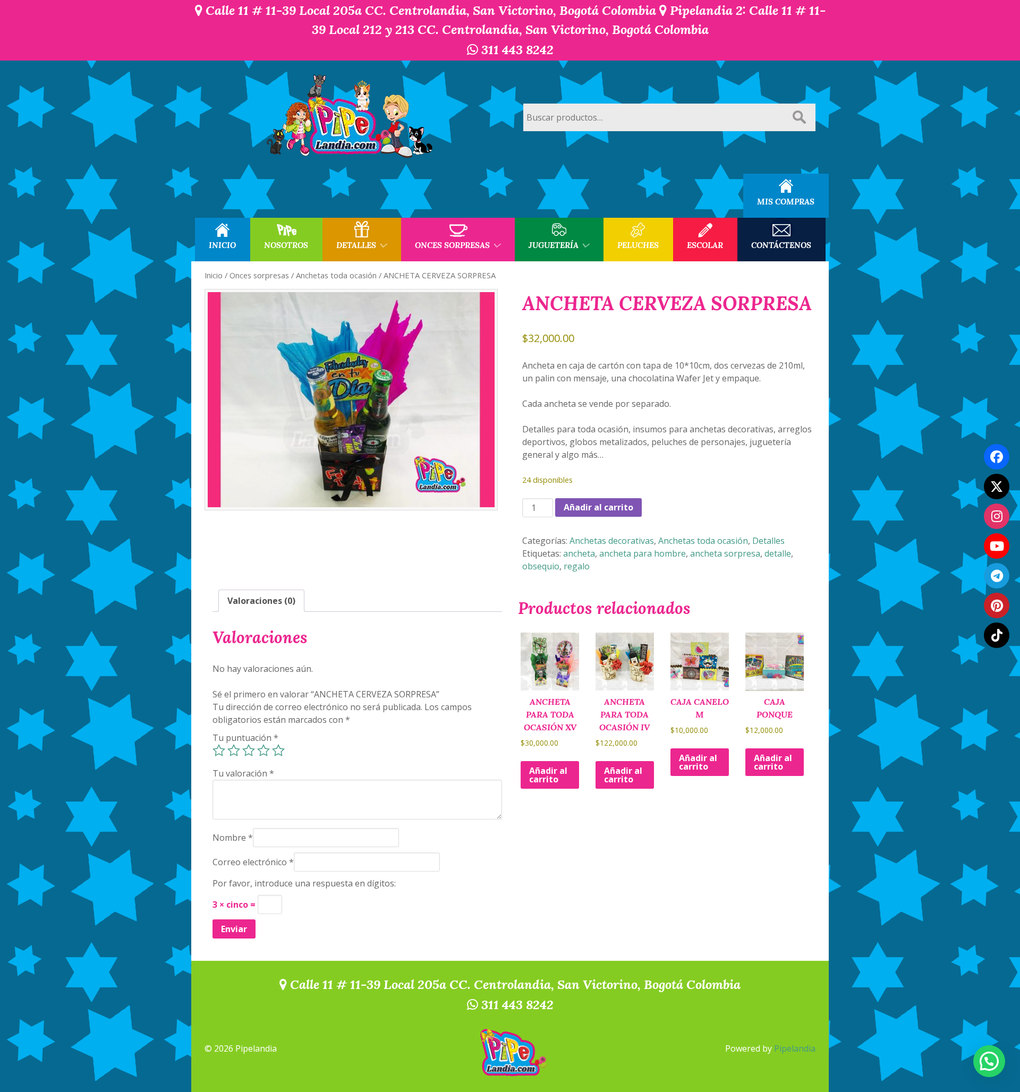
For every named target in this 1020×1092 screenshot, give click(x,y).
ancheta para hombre (642, 553)
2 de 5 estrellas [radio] (233, 750)
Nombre (232, 837)
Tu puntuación (245, 738)
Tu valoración (243, 773)
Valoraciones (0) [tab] (261, 601)
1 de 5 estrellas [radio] (218, 750)
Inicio (214, 275)
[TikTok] (996, 635)
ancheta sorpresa (725, 553)
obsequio (540, 566)
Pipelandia (794, 1048)
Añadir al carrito (598, 507)
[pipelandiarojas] (996, 546)
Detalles (768, 541)
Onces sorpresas (259, 275)
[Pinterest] (996, 605)
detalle (777, 553)
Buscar (799, 117)
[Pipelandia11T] (996, 486)
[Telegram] (996, 575)
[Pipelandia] (351, 117)
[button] (989, 1061)
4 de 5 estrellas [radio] (263, 750)
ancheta (579, 553)
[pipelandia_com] (996, 516)
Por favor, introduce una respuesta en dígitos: (304, 883)
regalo (577, 566)
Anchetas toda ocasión (336, 275)
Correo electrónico (253, 862)
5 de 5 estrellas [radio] (278, 750)
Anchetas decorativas (612, 541)
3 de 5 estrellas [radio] (248, 750)
